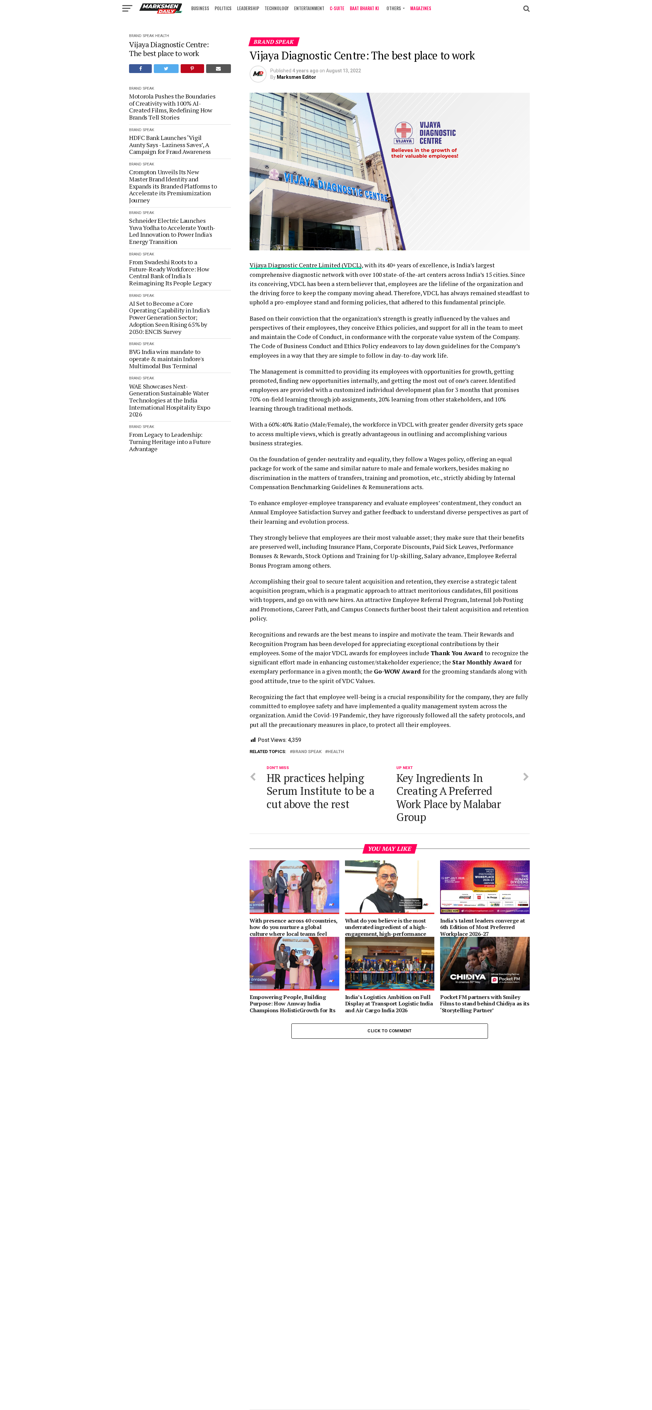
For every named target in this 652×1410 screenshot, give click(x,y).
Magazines (420, 8)
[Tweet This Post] (166, 68)
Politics (223, 8)
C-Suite (337, 8)
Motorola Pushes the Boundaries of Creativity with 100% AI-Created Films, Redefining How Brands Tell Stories (172, 107)
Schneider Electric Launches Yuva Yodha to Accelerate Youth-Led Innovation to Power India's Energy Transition (172, 231)
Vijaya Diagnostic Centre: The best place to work (169, 48)
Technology (277, 8)
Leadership (248, 8)
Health (162, 36)
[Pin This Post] (192, 68)
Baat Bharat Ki (364, 8)
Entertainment (309, 8)
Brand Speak (141, 36)
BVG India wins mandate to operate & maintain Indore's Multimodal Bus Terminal (166, 358)
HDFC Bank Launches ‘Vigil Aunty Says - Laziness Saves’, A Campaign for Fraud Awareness (170, 144)
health (336, 752)
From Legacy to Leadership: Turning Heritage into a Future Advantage (170, 441)
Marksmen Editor (296, 77)
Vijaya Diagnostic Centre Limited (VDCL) (306, 265)
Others (393, 8)
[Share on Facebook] (140, 68)
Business (200, 8)
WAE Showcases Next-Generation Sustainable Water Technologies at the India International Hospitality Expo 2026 (169, 400)
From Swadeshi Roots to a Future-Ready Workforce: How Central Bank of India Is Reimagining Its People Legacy (170, 272)
